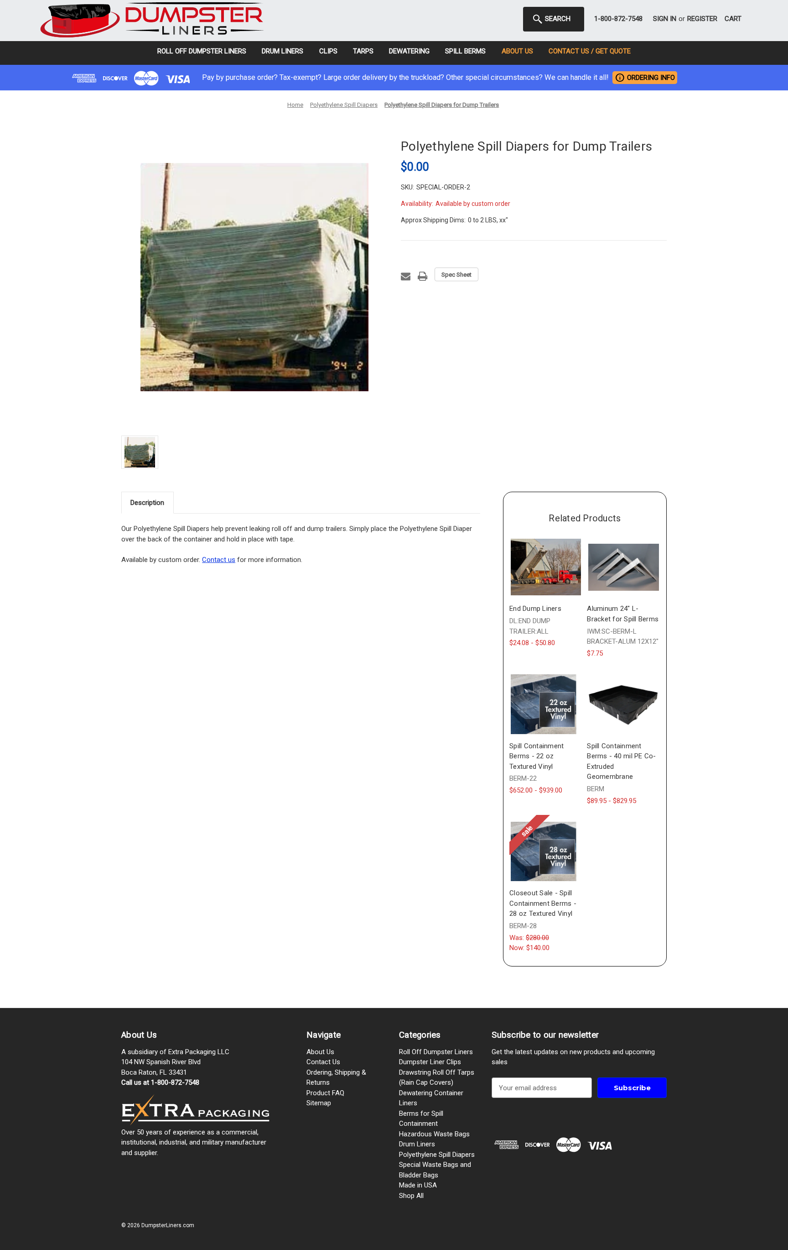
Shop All (411, 1196)
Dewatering (409, 51)
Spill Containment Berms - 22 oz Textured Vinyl (536, 756)
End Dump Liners (535, 608)
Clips (328, 51)
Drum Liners (282, 51)
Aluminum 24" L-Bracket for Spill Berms (622, 613)
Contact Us (323, 1062)
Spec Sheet (456, 274)
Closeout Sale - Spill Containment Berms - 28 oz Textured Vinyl (542, 903)
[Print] (422, 276)
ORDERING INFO (645, 77)
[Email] (405, 276)
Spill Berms (465, 51)
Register (702, 19)
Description (147, 503)
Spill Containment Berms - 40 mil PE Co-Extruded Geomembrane (621, 761)
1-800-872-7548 (618, 19)
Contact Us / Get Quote (590, 51)
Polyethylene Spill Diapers (437, 1154)
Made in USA (418, 1185)
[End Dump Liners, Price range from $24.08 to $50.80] (546, 567)
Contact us (218, 560)
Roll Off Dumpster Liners (201, 51)
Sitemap (318, 1103)
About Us (517, 51)
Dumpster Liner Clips (430, 1062)
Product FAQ (325, 1093)
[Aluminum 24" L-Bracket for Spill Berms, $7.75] (623, 567)
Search (556, 19)
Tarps (363, 51)
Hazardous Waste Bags (434, 1134)
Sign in (664, 19)
